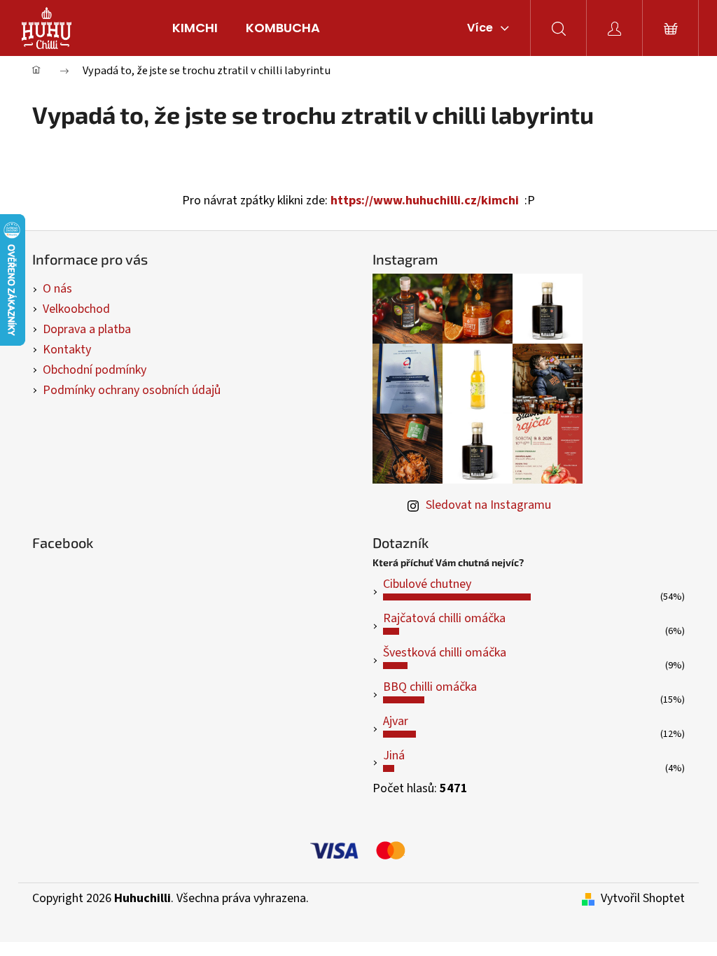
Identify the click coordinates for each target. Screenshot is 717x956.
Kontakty (67, 349)
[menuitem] (195, 28)
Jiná (394, 755)
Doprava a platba (87, 329)
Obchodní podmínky (94, 370)
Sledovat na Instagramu (488, 505)
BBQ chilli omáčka (430, 687)
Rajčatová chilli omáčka (444, 618)
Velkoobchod (76, 309)
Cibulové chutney (427, 584)
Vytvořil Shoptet (643, 898)
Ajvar (395, 721)
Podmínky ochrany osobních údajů (132, 390)
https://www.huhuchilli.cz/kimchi (424, 200)
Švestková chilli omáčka (444, 652)
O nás (57, 288)
